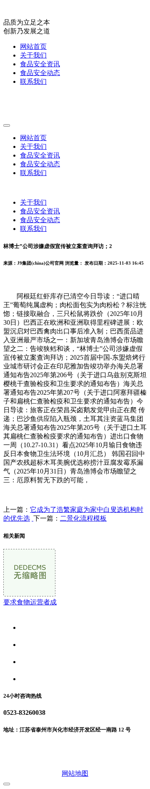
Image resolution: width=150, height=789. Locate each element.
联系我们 (33, 81)
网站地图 (75, 773)
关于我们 (33, 55)
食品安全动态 (40, 72)
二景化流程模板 (83, 518)
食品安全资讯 (40, 64)
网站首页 (33, 46)
